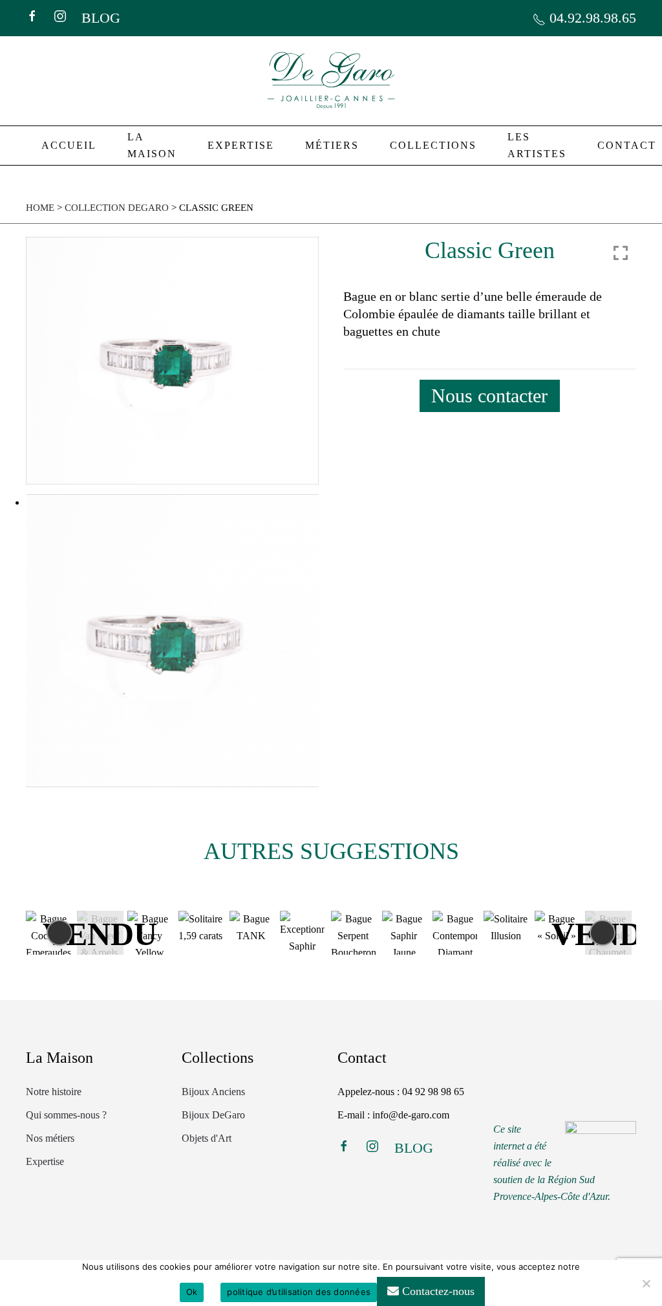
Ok (192, 1292)
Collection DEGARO (117, 207)
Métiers (332, 145)
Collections (433, 145)
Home (40, 207)
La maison (151, 145)
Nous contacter (489, 395)
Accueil (68, 145)
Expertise (241, 145)
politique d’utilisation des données (298, 1292)
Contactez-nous (437, 1291)
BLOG (100, 18)
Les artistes (536, 145)
